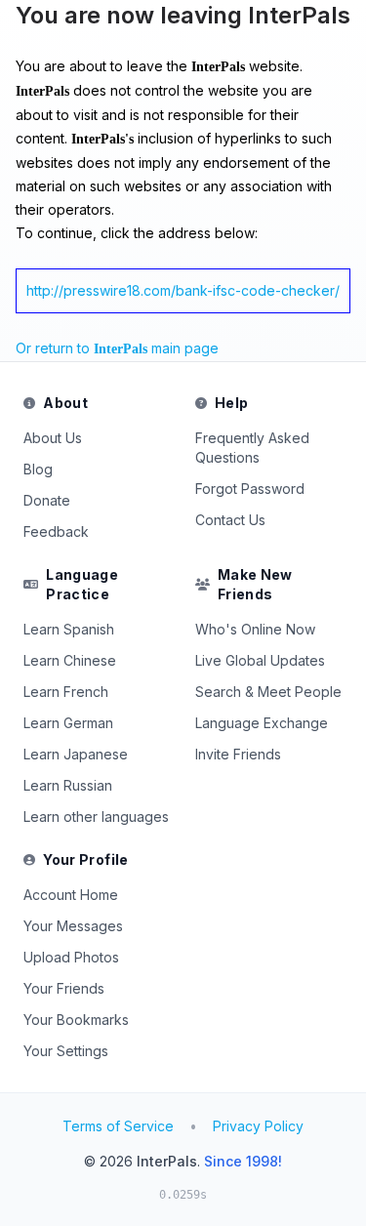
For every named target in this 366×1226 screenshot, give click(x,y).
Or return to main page (117, 348)
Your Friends (63, 988)
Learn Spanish (68, 629)
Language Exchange (261, 723)
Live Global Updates (260, 660)
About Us (52, 437)
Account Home (70, 894)
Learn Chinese (69, 660)
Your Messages (73, 926)
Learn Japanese (75, 754)
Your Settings (65, 1050)
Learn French (65, 691)
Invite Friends (238, 754)
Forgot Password (250, 488)
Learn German (68, 723)
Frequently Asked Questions (252, 447)
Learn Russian (67, 785)
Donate (46, 500)
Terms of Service (118, 1126)
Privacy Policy (258, 1126)
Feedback (56, 531)
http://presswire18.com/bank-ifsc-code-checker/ (183, 290)
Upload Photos (71, 957)
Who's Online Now (255, 629)
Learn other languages (96, 816)
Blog (38, 469)
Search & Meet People (268, 691)
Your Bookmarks (76, 1019)
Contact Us (230, 519)
